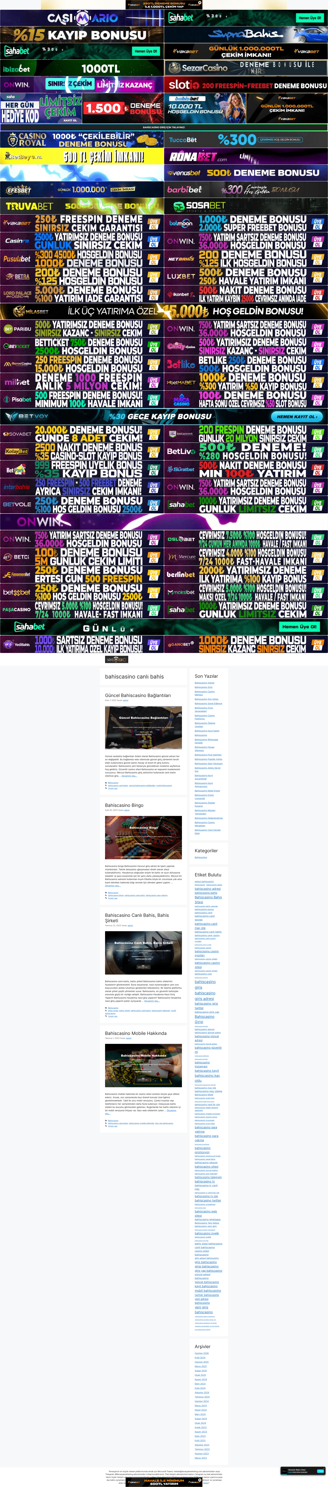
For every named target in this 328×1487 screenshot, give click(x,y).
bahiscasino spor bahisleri (206, 1174)
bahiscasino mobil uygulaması (205, 1316)
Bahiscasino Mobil (204, 1094)
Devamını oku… (129, 776)
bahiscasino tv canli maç (206, 1187)
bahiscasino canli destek (205, 918)
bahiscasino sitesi (206, 1166)
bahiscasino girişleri (201, 1026)
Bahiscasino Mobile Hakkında (136, 1033)
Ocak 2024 (200, 1423)
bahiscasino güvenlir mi (208, 1049)
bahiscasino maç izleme (208, 1091)
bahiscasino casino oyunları (207, 953)
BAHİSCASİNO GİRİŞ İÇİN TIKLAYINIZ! (164, 127)
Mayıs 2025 (201, 1366)
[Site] (82, 223)
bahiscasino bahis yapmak (206, 906)
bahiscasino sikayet (206, 1162)
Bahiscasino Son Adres (206, 699)
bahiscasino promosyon (203, 1150)
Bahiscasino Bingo (124, 805)
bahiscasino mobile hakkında (141, 1123)
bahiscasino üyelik (207, 1233)
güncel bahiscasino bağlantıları (142, 785)
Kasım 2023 (201, 1432)
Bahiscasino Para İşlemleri (208, 755)
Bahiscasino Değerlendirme (209, 818)
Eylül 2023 (200, 1440)
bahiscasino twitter (208, 1200)
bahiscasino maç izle (205, 1088)
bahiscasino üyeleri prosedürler (205, 1230)
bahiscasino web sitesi (206, 1213)
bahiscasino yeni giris (206, 1226)
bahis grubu (113, 1010)
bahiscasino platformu (202, 1144)
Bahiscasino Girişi (204, 1019)
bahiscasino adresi (208, 889)
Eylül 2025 (200, 1357)
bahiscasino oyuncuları (204, 1120)
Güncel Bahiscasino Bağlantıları (138, 695)
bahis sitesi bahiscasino (208, 1243)
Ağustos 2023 (202, 1445)
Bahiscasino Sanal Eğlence (208, 703)
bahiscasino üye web (201, 1240)
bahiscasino (200, 885)
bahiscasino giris (205, 984)
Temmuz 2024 (202, 1397)
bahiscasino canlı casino (207, 935)
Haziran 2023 (202, 1453)
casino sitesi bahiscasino (202, 1253)
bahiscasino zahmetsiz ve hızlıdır (206, 1323)
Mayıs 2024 (201, 1405)
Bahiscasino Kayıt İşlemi (207, 731)
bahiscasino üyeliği (203, 1237)
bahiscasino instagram (202, 1064)
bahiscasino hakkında (202, 1056)
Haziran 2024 (202, 1401)
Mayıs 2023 (201, 1458)
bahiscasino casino (203, 948)
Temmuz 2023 (202, 1449)
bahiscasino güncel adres (208, 1032)
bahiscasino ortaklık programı (207, 1114)
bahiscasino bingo (116, 895)
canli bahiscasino (205, 1247)
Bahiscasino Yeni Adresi (207, 1223)
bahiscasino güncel (204, 1029)
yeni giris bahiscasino (204, 1309)
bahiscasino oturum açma (206, 1117)
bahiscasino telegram (161, 1010)
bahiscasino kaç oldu (207, 1078)
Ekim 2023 (200, 1436)
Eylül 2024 (200, 1388)
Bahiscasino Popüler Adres (208, 759)
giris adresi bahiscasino (207, 1258)
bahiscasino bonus (204, 909)
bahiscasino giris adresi (205, 996)
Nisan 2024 (201, 1410)
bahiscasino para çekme (206, 1138)
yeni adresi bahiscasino (202, 1301)
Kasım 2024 (201, 1379)
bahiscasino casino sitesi (207, 965)
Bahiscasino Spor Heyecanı (209, 763)
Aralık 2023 (201, 1427)
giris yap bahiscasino (164, 1123)
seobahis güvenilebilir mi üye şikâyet (207, 1326)
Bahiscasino (113, 783)
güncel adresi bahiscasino (202, 1276)
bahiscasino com (203, 974)
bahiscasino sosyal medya (206, 1170)
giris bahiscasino (206, 1262)
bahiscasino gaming (201, 977)
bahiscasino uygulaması (205, 1204)
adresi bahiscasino (204, 881)
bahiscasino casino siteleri (206, 959)
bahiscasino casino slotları (206, 971)
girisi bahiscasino (207, 1266)
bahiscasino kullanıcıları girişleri (205, 1085)
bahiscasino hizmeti (201, 1059)
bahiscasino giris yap (207, 1012)
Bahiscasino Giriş (203, 687)
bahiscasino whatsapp (208, 1219)
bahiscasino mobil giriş (204, 1098)
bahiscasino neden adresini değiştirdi (206, 1108)
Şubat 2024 (201, 1418)
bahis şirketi (124, 1010)
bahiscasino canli (203, 912)
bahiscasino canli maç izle (206, 926)
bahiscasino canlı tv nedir (203, 945)
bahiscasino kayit (207, 1070)
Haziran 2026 (202, 1353)
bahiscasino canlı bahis (118, 785)
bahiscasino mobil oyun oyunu (204, 1101)
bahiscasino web (200, 1208)
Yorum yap (112, 788)
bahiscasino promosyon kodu (208, 1156)
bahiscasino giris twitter (206, 1006)
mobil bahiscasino (164, 785)
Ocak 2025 (200, 1375)
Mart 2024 (200, 1414)
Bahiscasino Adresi (204, 683)
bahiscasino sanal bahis (205, 1159)
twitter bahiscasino (207, 1295)
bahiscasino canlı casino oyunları (205, 939)
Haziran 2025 (202, 1362)
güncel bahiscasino (207, 1282)
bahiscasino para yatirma (156, 895)
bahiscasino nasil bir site (207, 1104)
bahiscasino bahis (206, 892)
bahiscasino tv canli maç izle (207, 1193)
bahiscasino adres (214, 885)
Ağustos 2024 (202, 1392)
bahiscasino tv (205, 1181)
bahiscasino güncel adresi (207, 1038)
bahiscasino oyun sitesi (205, 1123)
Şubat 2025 (201, 1370)
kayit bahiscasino (206, 1286)
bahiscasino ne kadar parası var (205, 1320)
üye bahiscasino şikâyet (202, 1329)
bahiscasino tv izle (206, 1196)
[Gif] (164, 311)
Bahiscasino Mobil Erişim (207, 791)
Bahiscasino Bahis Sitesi (208, 899)
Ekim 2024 (200, 1384)
